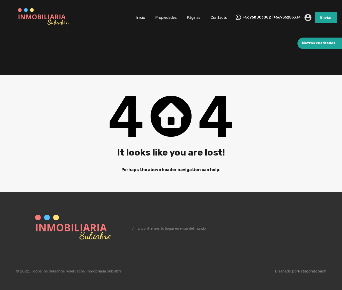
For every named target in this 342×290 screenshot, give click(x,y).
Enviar (326, 17)
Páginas (194, 17)
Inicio (140, 17)
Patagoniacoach (312, 271)
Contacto (219, 17)
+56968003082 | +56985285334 (272, 18)
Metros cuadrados (318, 43)
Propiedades (166, 17)
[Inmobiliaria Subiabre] (42, 28)
